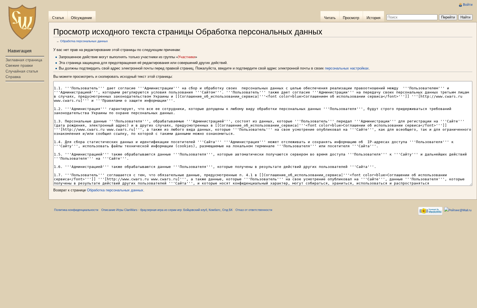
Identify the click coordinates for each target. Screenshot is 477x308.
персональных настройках (347, 68)
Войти (468, 5)
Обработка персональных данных (84, 41)
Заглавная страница (24, 60)
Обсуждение (81, 18)
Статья (58, 18)
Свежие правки (19, 65)
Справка (13, 76)
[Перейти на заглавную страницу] (22, 22)
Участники (186, 57)
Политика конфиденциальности (76, 209)
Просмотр (351, 18)
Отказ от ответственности (253, 209)
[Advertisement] (24, 106)
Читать (330, 18)
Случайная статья (22, 71)
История (373, 18)
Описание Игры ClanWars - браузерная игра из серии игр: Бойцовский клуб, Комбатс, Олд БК (166, 209)
